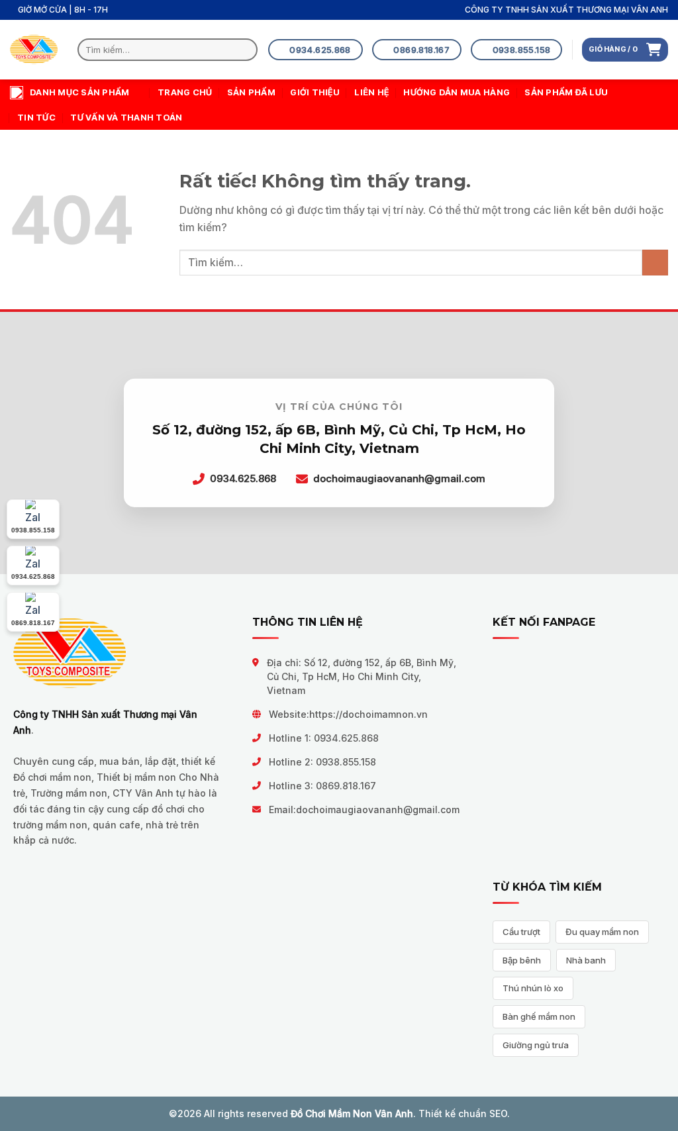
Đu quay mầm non (602, 931)
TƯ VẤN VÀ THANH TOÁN (126, 118)
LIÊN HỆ (371, 92)
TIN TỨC (36, 118)
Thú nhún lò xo (533, 988)
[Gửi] (245, 49)
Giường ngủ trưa (536, 1045)
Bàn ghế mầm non (539, 1016)
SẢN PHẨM (251, 92)
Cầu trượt (521, 931)
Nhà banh (586, 960)
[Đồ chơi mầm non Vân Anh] (34, 50)
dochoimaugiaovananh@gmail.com (378, 809)
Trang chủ (185, 92)
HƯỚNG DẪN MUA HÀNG (456, 92)
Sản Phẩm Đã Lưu (566, 92)
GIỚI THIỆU (315, 92)
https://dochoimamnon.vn (368, 714)
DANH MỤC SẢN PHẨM (79, 92)
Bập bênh (522, 960)
